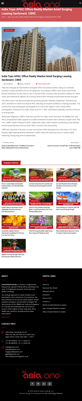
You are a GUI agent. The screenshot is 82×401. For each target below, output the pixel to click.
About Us (46, 284)
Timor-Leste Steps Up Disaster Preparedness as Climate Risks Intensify (13, 186)
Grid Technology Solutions (53, 393)
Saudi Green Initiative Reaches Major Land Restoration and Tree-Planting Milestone (41, 209)
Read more (5, 317)
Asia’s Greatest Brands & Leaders (54, 308)
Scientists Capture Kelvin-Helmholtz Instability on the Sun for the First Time (13, 233)
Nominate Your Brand (50, 288)
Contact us (46, 301)
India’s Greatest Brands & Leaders (54, 312)
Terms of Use (47, 298)
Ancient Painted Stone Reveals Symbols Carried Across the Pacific (66, 186)
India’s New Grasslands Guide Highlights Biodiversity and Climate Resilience (12, 209)
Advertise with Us (48, 291)
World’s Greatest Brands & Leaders (55, 305)
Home (4, 17)
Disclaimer (46, 295)
